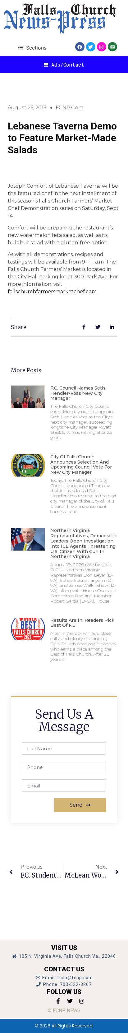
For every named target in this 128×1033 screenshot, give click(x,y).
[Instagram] (101, 46)
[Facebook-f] (58, 1001)
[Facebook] (80, 46)
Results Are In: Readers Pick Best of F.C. (82, 622)
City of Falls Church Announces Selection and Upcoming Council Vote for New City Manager (81, 464)
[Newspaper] (112, 46)
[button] (32, 47)
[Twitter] (90, 46)
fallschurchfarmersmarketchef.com (52, 291)
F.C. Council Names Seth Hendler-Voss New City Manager (77, 393)
